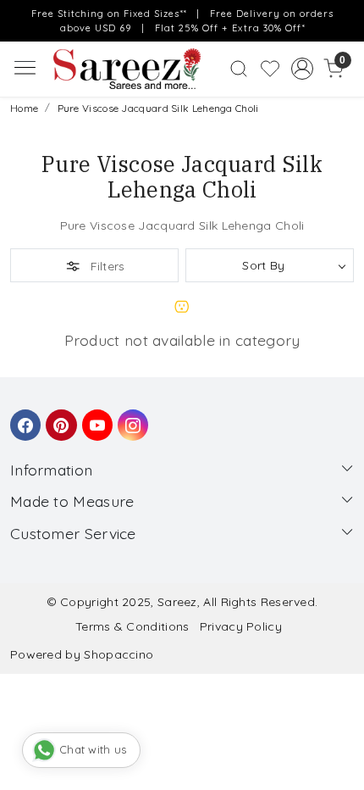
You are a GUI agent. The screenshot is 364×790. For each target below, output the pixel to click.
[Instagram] (130, 417)
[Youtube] (95, 417)
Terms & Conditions (132, 626)
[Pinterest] (58, 417)
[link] (239, 68)
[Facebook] (23, 417)
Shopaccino (118, 654)
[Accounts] (301, 69)
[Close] (346, 18)
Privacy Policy (241, 626)
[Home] (126, 69)
